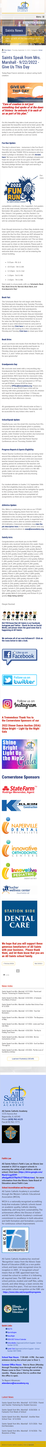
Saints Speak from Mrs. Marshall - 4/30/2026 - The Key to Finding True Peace (23, 1032)
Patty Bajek (7, 50)
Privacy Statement (28, 1443)
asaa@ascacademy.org (34, 529)
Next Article (38, 963)
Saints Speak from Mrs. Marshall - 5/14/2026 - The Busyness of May (23, 1019)
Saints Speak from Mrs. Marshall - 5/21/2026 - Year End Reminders (23, 1012)
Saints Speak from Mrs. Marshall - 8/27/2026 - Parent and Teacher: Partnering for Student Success (23, 993)
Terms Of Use (40, 1443)
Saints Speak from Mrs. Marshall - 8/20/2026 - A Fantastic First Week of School (23, 999)
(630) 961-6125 (15, 1119)
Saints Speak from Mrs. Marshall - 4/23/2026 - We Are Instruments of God (23, 1038)
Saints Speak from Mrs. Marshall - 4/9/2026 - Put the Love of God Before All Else (23, 1051)
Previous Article (9, 963)
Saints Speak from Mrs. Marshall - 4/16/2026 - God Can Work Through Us (23, 1045)
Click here (19, 326)
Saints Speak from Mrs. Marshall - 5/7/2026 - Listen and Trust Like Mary (23, 1025)
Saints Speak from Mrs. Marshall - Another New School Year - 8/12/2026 (23, 1006)
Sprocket (31, 1445)
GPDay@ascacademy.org (22, 386)
